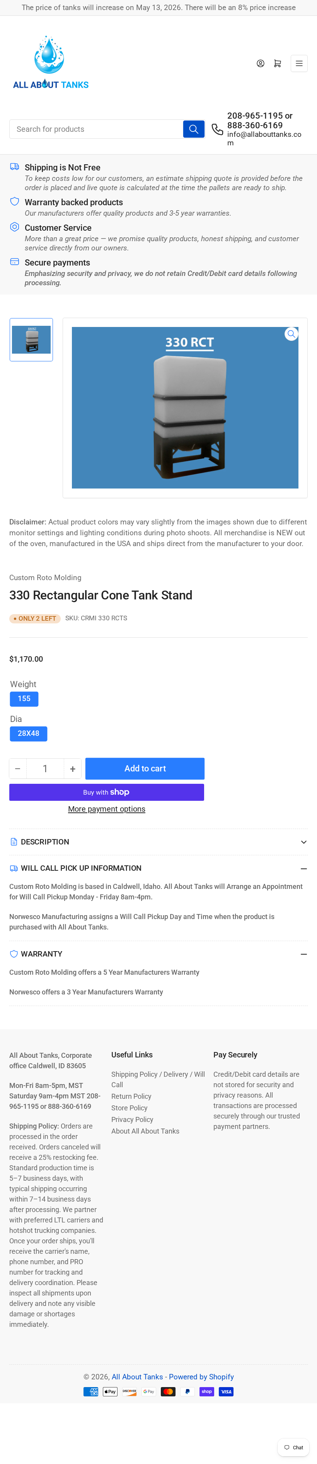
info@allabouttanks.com (264, 138)
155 (24, 699)
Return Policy (131, 1096)
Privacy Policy (132, 1119)
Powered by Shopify (201, 1377)
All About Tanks (137, 1377)
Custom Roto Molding (45, 578)
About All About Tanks (145, 1131)
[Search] (194, 129)
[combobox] (107, 129)
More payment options (106, 809)
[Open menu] (299, 63)
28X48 (28, 733)
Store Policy (129, 1108)
